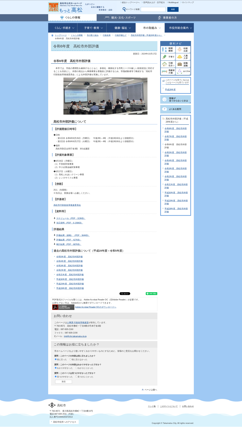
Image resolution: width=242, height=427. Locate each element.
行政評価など (121, 35)
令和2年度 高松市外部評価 (69, 270)
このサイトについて (169, 406)
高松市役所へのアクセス (64, 422)
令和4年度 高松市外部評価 (69, 261)
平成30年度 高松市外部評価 (70, 279)
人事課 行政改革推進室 (78, 322)
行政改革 (107, 35)
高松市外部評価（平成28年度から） (146, 35)
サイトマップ (188, 2)
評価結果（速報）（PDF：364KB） (73, 235)
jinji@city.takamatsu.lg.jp (75, 336)
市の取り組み (93, 35)
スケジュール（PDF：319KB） (71, 218)
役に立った (62, 359)
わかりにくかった (85, 368)
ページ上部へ (151, 390)
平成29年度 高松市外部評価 (70, 284)
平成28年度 (170, 89)
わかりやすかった (65, 368)
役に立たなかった (79, 359)
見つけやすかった (65, 377)
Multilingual (173, 2)
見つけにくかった (85, 377)
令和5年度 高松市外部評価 (69, 256)
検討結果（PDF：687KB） (68, 244)
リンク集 (152, 406)
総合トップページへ (131, 2)
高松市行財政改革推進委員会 (67, 205)
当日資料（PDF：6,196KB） (69, 223)
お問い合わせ (188, 406)
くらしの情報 (77, 35)
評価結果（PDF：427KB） (68, 240)
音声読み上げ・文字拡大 (154, 2)
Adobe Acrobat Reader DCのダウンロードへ (95, 307)
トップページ (61, 35)
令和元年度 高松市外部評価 (70, 274)
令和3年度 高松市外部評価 (69, 265)
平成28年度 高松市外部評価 (70, 288)
